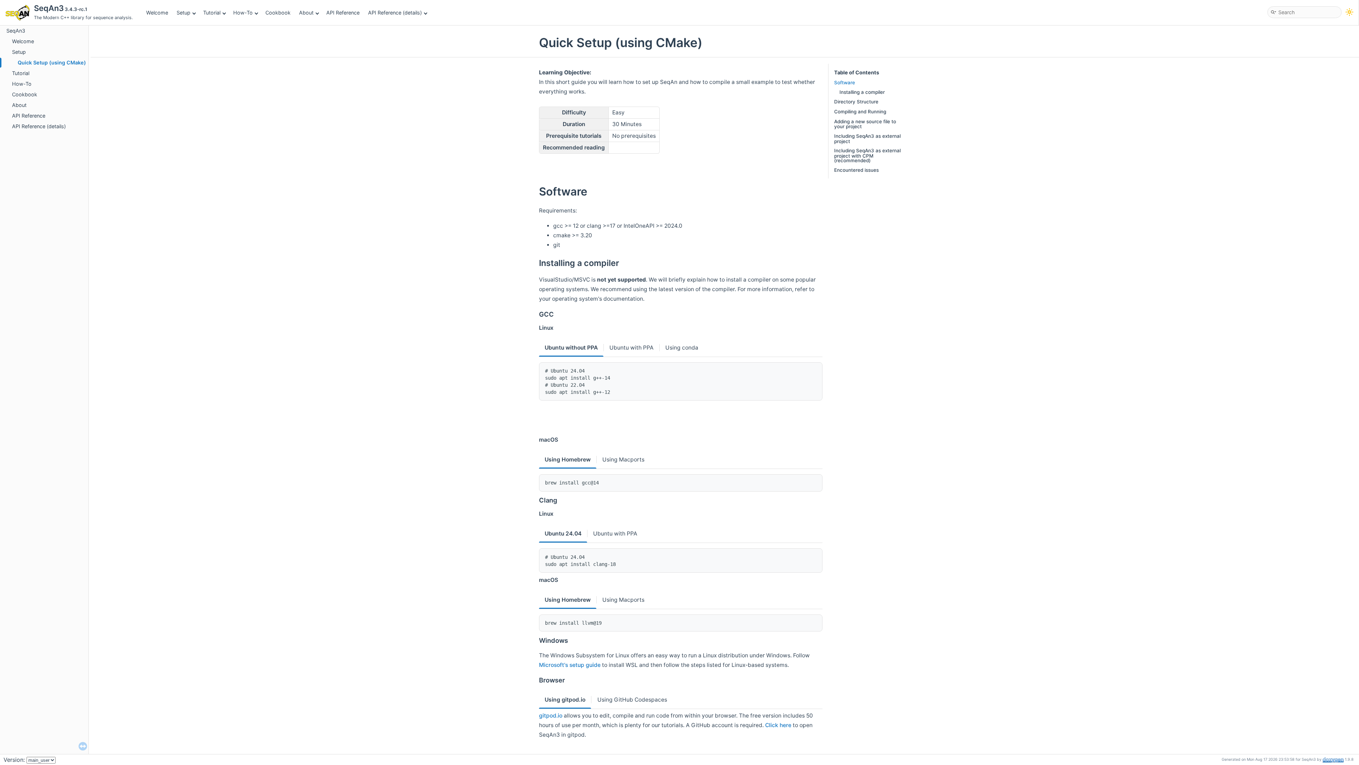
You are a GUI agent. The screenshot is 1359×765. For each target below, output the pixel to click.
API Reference (343, 13)
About (306, 13)
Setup (183, 13)
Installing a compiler (862, 92)
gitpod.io (550, 715)
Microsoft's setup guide (570, 665)
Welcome (157, 13)
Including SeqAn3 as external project (867, 138)
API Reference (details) (395, 13)
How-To (243, 13)
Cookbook (278, 13)
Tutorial (211, 13)
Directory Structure (856, 101)
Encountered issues (856, 170)
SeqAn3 (15, 31)
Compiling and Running (860, 111)
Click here (778, 725)
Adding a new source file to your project (865, 124)
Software (844, 82)
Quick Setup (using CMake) (52, 63)
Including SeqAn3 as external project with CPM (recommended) (867, 155)
